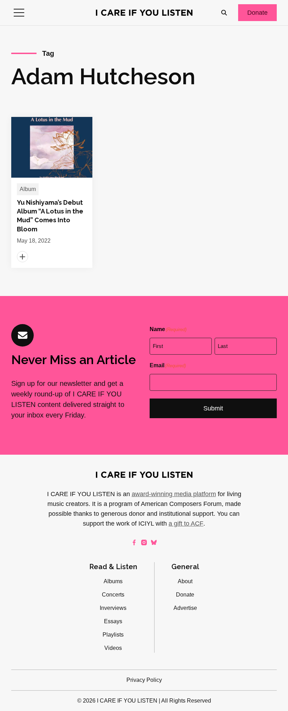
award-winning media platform (174, 494)
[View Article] (51, 192)
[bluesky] (154, 542)
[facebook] (134, 542)
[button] (19, 12)
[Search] (224, 12)
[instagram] (144, 542)
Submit (213, 408)
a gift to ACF (186, 523)
